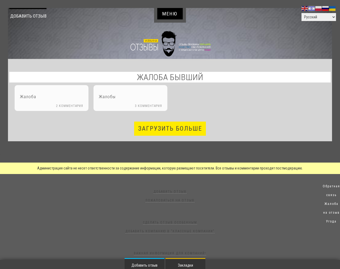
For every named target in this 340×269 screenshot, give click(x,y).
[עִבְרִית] (311, 8)
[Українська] (332, 8)
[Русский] (325, 8)
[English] (304, 8)
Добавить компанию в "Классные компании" (170, 231)
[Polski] (318, 8)
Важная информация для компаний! (170, 253)
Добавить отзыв (28, 16)
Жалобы (107, 96)
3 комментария (148, 106)
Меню (169, 14)
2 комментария (69, 106)
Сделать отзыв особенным (170, 222)
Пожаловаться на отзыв (170, 200)
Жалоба (28, 96)
